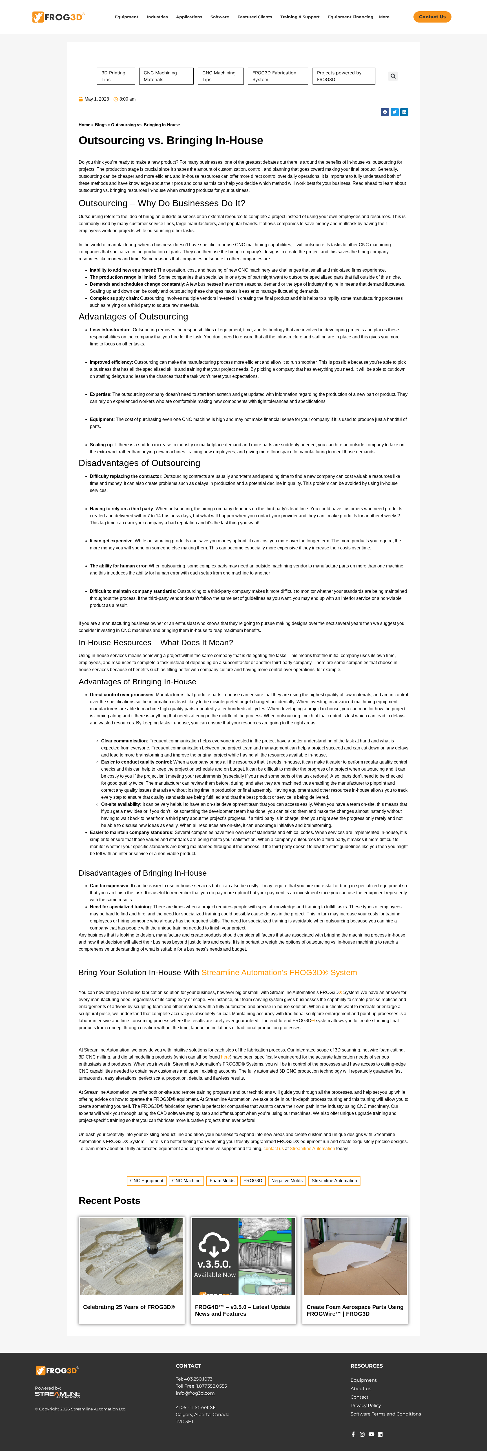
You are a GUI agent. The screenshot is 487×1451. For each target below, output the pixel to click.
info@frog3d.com (195, 1393)
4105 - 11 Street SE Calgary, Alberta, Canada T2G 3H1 (202, 1414)
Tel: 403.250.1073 (194, 1379)
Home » (86, 124)
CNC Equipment (146, 1180)
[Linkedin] (380, 1434)
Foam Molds (222, 1180)
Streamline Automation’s (244, 972)
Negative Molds (287, 1180)
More (384, 16)
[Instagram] (362, 1434)
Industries (157, 16)
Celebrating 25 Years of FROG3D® (129, 1307)
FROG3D (253, 1180)
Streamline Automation (334, 1180)
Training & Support (300, 16)
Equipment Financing (350, 16)
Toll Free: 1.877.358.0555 (201, 1386)
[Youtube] (371, 1434)
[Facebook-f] (353, 1434)
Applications (189, 16)
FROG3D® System (323, 972)
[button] (393, 76)
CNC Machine (186, 1180)
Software (220, 16)
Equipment (126, 16)
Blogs (101, 124)
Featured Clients (255, 16)
